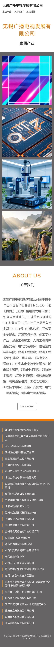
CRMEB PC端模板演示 (17, 538)
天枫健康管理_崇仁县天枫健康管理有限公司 (27, 438)
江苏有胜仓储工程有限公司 (19, 623)
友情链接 (30, 11)
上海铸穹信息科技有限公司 (19, 519)
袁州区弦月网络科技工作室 (19, 452)
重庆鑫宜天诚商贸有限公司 (19, 610)
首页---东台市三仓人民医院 (19, 575)
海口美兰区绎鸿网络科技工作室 (22, 430)
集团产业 (6, 11)
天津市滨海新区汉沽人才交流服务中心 (25, 604)
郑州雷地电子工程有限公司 (19, 525)
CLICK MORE (27, 406)
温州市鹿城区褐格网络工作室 (20, 512)
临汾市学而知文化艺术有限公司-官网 (24, 569)
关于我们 (18, 11)
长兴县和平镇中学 (14, 556)
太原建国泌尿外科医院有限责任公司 (24, 500)
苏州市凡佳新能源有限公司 (19, 563)
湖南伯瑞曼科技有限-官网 (18, 544)
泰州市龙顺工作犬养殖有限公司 (22, 471)
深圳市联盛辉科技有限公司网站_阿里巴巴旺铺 (27, 486)
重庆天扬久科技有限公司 (18, 446)
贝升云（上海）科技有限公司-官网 (23, 591)
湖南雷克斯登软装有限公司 (19, 617)
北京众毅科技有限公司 (17, 506)
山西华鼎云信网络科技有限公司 (22, 550)
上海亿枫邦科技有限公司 (18, 465)
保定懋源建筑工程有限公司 (19, 458)
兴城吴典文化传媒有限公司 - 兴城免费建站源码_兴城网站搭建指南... (27, 584)
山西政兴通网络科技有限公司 (20, 598)
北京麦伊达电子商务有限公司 (20, 477)
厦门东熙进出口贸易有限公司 (20, 493)
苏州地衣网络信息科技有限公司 (22, 531)
